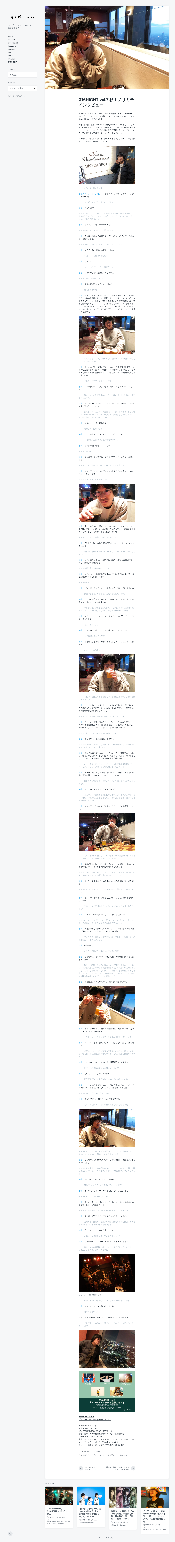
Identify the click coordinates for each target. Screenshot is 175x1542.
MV (9, 52)
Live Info (11, 40)
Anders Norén (110, 1538)
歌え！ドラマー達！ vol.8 (158, 1529)
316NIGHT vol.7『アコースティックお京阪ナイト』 (100, 1455)
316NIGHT (12, 62)
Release (11, 49)
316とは (11, 59)
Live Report (13, 43)
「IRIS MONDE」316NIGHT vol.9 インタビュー (58, 1511)
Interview (12, 46)
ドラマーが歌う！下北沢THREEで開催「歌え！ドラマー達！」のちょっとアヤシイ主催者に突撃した (154, 1516)
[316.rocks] (22, 17)
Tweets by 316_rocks (16, 96)
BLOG (10, 56)
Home (10, 36)
